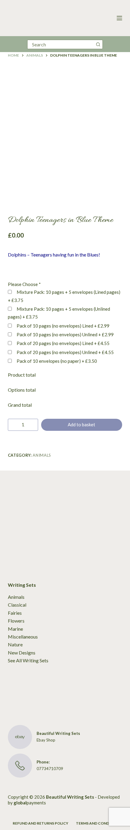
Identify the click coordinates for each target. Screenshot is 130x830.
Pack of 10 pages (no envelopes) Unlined (65, 334)
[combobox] (61, 44)
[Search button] (98, 44)
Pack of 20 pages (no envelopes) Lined (62, 343)
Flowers (16, 620)
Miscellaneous (23, 636)
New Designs (21, 652)
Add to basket (81, 424)
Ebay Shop (46, 740)
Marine (15, 629)
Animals (42, 455)
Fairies (15, 613)
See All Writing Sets (28, 660)
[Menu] (119, 18)
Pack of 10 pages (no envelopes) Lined (62, 325)
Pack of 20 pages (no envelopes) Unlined (65, 352)
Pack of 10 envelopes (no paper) (56, 361)
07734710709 (50, 768)
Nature (15, 644)
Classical (17, 605)
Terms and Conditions (99, 823)
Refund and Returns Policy (40, 823)
